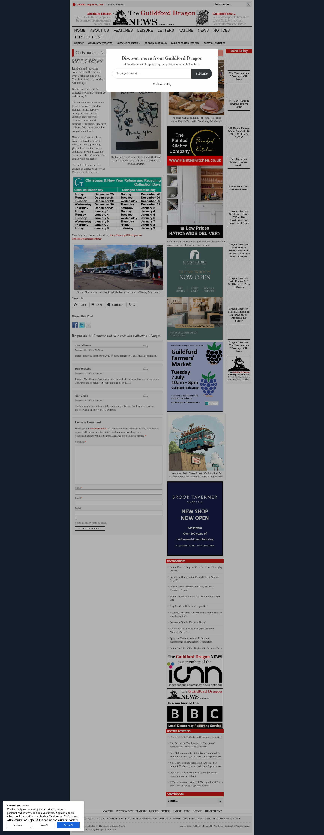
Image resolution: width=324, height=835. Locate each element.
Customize (19, 825)
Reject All (44, 825)
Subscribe (202, 73)
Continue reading (162, 84)
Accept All (68, 825)
